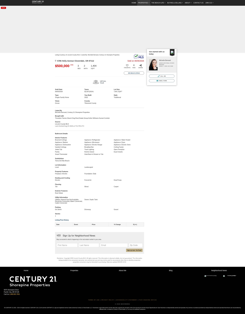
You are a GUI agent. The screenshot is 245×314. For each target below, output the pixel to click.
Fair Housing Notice (148, 299)
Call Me (163, 76)
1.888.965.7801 (14, 294)
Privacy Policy (108, 299)
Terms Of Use (94, 299)
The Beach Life (158, 4)
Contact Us (198, 3)
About (188, 4)
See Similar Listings (134, 73)
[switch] (127, 67)
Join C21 (209, 4)
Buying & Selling (175, 4)
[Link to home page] (39, 3)
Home (134, 3)
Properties (144, 4)
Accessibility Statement (126, 299)
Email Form (163, 80)
